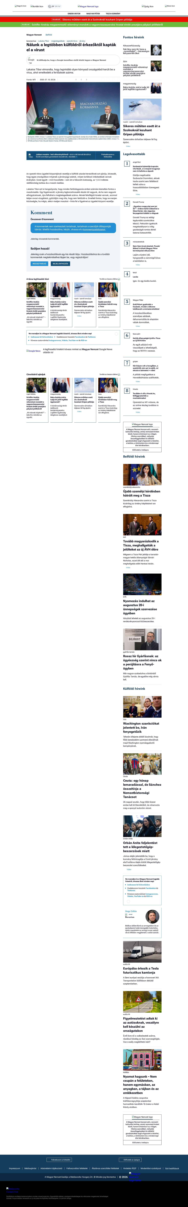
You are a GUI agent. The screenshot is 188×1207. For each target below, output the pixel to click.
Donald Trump (138, 202)
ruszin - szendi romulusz (82, 299)
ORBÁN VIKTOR (74, 14)
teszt (135, 272)
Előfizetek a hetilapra (140, 450)
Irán (124, 719)
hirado (135, 389)
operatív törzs (72, 41)
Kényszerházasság (131, 46)
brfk (124, 597)
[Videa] (106, 341)
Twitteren (92, 337)
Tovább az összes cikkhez (108, 279)
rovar (130, 914)
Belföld (49, 35)
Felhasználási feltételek (77, 1168)
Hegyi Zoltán (131, 911)
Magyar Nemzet (34, 35)
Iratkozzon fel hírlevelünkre (42, 337)
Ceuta (125, 776)
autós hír (126, 964)
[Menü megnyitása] (169, 6)
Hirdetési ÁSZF (129, 1168)
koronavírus (31, 41)
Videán (65, 340)
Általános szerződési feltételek (105, 1168)
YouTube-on (73, 340)
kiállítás (126, 1072)
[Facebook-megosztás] (118, 79)
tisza (100, 299)
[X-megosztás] (113, 79)
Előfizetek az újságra (132, 1160)
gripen (135, 361)
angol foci (137, 162)
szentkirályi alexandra (131, 487)
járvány (82, 41)
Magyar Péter (138, 300)
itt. (77, 157)
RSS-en (84, 340)
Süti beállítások (172, 1168)
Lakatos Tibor (43, 41)
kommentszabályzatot (94, 229)
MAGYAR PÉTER (93, 14)
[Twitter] (116, 337)
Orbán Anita (128, 839)
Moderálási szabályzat (151, 1168)
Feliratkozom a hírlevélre (107, 155)
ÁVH (125, 62)
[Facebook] (106, 337)
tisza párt (136, 334)
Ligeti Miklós (30, 299)
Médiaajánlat (30, 1168)
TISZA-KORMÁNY (113, 14)
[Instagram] (111, 337)
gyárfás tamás (128, 652)
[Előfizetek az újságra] (147, 6)
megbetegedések (58, 41)
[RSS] (116, 341)
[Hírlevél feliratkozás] (116, 333)
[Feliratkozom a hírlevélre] (37, 6)
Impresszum (14, 1168)
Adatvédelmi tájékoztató (51, 1168)
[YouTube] (111, 341)
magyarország (55, 299)
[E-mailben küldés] (108, 79)
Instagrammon (55, 340)
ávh (124, 537)
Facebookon (80, 337)
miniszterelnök (138, 242)
